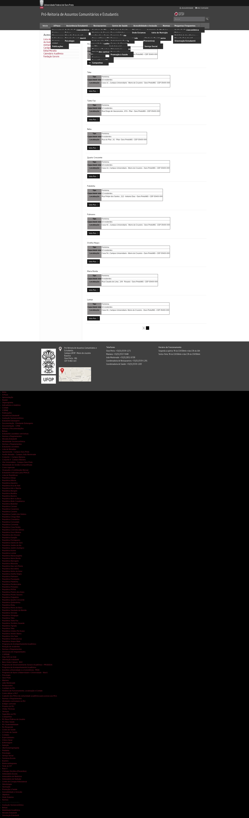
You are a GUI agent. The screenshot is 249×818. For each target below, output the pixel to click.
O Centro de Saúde (9, 732)
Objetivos (6, 795)
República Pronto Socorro (12, 595)
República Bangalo (9, 491)
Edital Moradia (50, 50)
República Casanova (10, 509)
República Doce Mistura (11, 532)
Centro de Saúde (120, 25)
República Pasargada (10, 579)
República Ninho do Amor (12, 571)
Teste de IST (7, 766)
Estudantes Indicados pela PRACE (15, 473)
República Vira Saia (10, 636)
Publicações (57, 46)
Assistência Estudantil (77, 25)
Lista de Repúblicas (10, 475)
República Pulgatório (10, 597)
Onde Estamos (139, 32)
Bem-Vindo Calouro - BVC (12, 662)
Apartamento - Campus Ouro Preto (15, 452)
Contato (5, 408)
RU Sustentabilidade (10, 725)
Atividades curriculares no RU (103, 53)
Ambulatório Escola (9, 774)
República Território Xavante (13, 623)
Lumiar (90, 299)
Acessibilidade (187, 8)
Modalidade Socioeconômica (13, 442)
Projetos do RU (8, 706)
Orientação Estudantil (185, 41)
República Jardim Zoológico (13, 548)
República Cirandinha (10, 519)
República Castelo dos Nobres (14, 514)
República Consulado (10, 522)
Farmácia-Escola (8, 758)
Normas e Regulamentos (12, 436)
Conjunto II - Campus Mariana (14, 460)
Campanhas (97, 62)
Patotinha (91, 186)
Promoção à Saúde (119, 54)
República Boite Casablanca (13, 501)
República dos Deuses (11, 535)
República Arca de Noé (11, 486)
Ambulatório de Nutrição (11, 779)
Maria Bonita (92, 271)
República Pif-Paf (9, 590)
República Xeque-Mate (11, 641)
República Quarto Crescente (13, 600)
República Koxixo (9, 551)
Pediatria (5, 750)
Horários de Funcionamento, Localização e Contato (104, 34)
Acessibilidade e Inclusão (145, 25)
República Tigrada (9, 626)
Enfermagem (7, 743)
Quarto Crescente (94, 157)
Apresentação (7, 397)
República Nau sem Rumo (12, 566)
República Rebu (8, 605)
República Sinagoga (10, 615)
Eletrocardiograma (9, 763)
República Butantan (10, 504)
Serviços (5, 712)
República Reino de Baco (12, 608)
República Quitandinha (11, 602)
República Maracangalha (12, 556)
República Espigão (9, 538)
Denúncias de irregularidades (14, 652)
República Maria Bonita (11, 558)
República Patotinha (10, 582)
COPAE (5, 410)
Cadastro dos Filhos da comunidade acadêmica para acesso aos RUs (107, 44)
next (147, 328)
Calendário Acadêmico (53, 53)
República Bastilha (9, 493)
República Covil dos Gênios (13, 530)
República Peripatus (10, 587)
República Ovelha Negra (12, 574)
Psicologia (69, 41)
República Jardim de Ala (11, 545)
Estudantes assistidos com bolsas (15, 434)
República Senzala (9, 613)
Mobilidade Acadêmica (11, 810)
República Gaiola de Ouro (12, 543)
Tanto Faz (91, 100)
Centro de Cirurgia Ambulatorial (118, 45)
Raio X (4, 769)
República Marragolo (10, 561)
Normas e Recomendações (13, 429)
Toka (89, 72)
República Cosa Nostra (11, 527)
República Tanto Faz (10, 621)
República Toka (8, 628)
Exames (5, 761)
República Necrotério (10, 569)
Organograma (7, 403)
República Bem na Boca (11, 499)
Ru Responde (7, 727)
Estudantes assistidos (10, 447)
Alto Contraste (202, 8)
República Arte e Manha (11, 488)
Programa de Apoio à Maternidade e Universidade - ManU (25, 673)
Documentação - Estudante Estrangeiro (17, 423)
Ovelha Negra (93, 242)
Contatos (5, 735)
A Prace (57, 25)
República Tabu (8, 618)
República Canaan (9, 506)
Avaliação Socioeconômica (77, 30)
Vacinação (6, 787)
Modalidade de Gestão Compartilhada (17, 465)
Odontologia (7, 784)
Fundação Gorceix (51, 56)
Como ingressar (8, 467)
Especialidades (8, 738)
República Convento (10, 525)
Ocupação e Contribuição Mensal (15, 470)
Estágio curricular (9, 704)
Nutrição (5, 745)
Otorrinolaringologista (10, 748)
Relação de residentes (11, 647)
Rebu (89, 129)
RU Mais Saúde (8, 722)
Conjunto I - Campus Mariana (13, 457)
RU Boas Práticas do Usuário (13, 719)
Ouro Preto (6, 678)
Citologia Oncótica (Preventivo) (152, 39)
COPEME (6, 654)
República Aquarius (10, 483)
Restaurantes (100, 25)
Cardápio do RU (50, 47)
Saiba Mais (92, 91)
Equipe (5, 400)
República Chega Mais (11, 517)
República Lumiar (9, 553)
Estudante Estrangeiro (11, 421)
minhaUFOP (49, 44)
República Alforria (9, 480)
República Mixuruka (10, 564)
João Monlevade (8, 683)
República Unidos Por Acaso (13, 631)
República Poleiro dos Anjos (13, 592)
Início (45, 25)
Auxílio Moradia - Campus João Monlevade (19, 454)
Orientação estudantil (10, 660)
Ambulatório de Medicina (12, 776)
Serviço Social (151, 46)
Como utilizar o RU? (10, 693)
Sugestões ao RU (9, 714)
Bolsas (4, 431)
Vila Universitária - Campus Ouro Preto (17, 462)
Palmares (91, 214)
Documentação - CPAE (11, 426)
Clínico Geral (7, 740)
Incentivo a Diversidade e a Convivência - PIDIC (21, 670)
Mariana (5, 680)
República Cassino (9, 512)
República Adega (9, 478)
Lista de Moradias (9, 449)
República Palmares (10, 577)
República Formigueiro (11, 540)
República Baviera (9, 496)
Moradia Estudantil (9, 439)
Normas (166, 25)
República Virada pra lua (12, 639)
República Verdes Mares (11, 634)
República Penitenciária (11, 584)
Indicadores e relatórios (11, 405)
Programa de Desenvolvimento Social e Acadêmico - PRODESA (27, 665)
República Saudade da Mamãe (14, 610)
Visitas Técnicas (8, 709)
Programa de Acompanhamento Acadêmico (19, 644)
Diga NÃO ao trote (9, 657)
